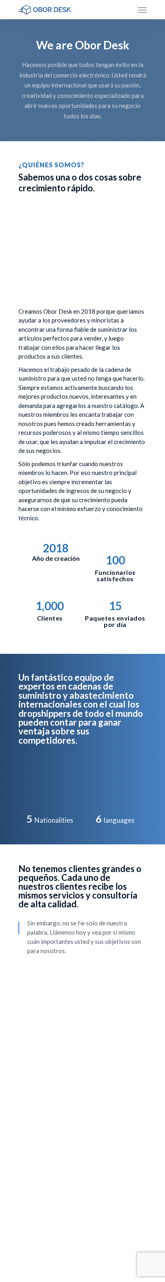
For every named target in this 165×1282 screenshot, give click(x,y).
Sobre (27, 1163)
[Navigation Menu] (142, 10)
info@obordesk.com (47, 1225)
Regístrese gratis (106, 1163)
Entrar (91, 1148)
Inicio (26, 1148)
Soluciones (33, 1179)
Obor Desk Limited (93, 1261)
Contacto (32, 1195)
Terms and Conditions (113, 1179)
